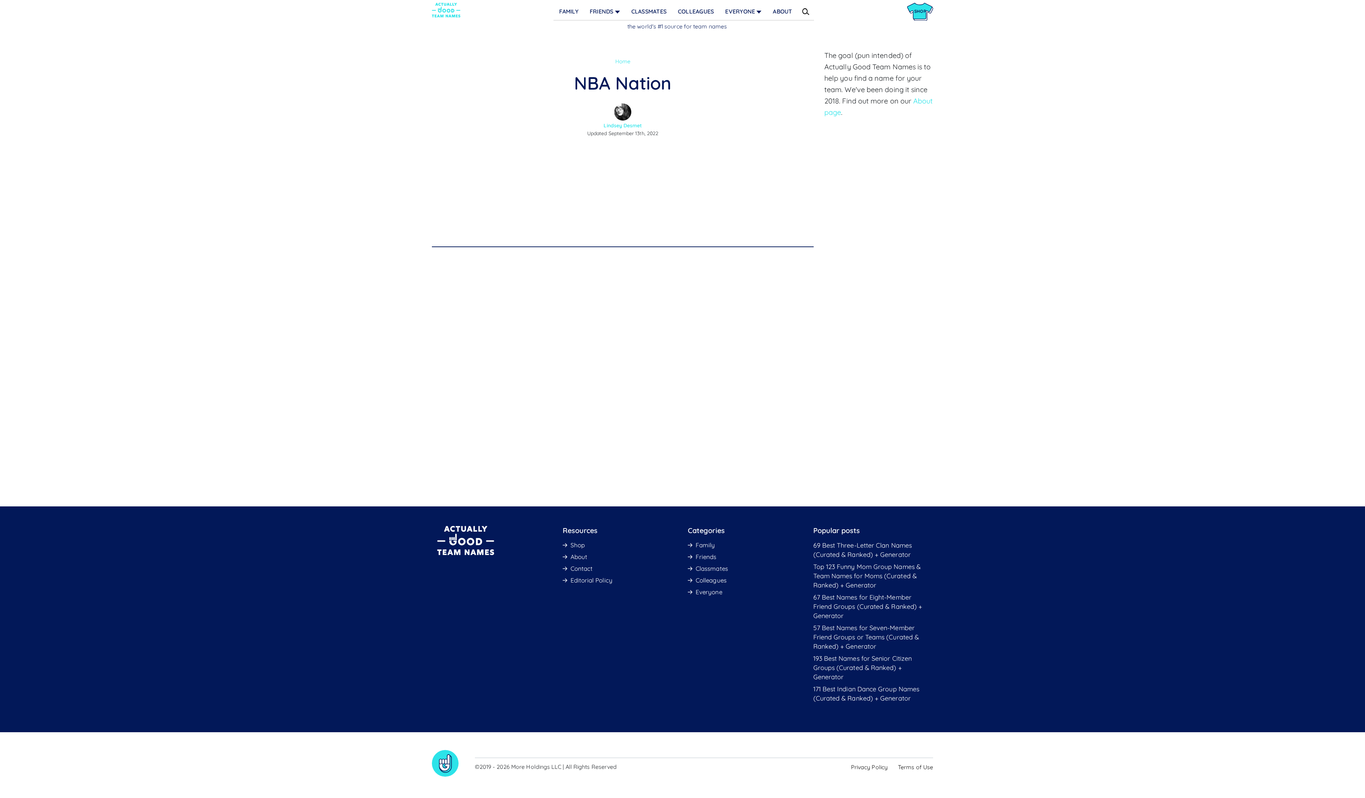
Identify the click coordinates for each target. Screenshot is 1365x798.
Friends (602, 11)
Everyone (740, 11)
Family (568, 11)
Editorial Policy (591, 580)
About (782, 11)
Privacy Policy (869, 767)
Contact (582, 568)
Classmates (649, 11)
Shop (578, 545)
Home (622, 61)
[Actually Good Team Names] (446, 10)
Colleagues (696, 11)
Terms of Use (915, 767)
